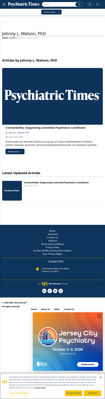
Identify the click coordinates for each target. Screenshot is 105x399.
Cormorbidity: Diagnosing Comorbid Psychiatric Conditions (56, 182)
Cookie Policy (40, 387)
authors (13, 37)
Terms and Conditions (52, 244)
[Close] (101, 377)
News (56, 309)
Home (5, 37)
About (52, 230)
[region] (52, 386)
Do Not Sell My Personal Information (52, 250)
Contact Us (52, 237)
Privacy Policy (52, 247)
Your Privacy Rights (52, 253)
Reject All (92, 393)
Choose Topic (49, 12)
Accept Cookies (74, 393)
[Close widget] (99, 316)
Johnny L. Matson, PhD (19, 132)
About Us (45, 309)
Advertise (52, 234)
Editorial (52, 240)
